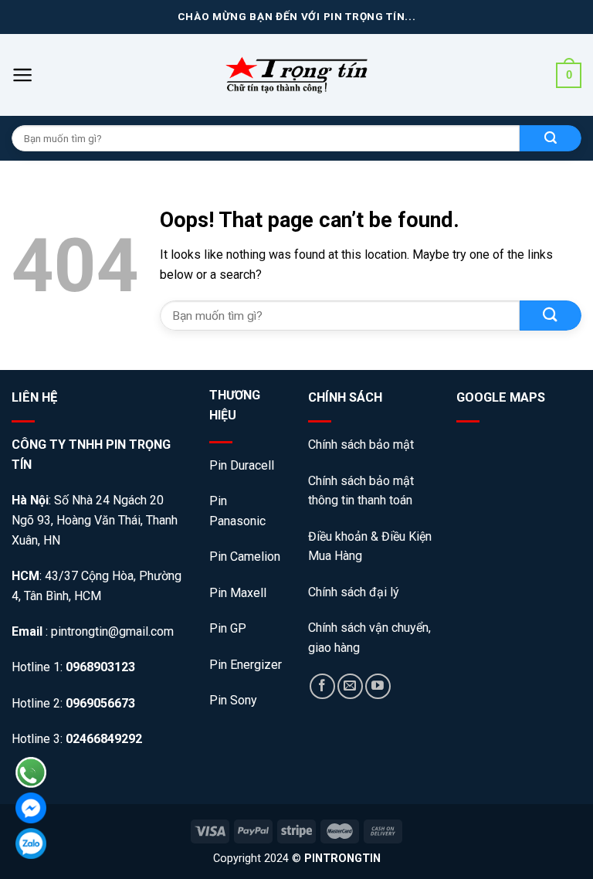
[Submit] (550, 315)
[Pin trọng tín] (296, 74)
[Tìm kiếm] (550, 138)
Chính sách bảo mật (362, 444)
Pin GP (227, 628)
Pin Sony (233, 700)
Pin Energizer (245, 664)
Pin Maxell (237, 592)
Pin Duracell (241, 465)
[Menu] (23, 75)
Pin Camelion (244, 556)
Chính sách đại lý (353, 592)
